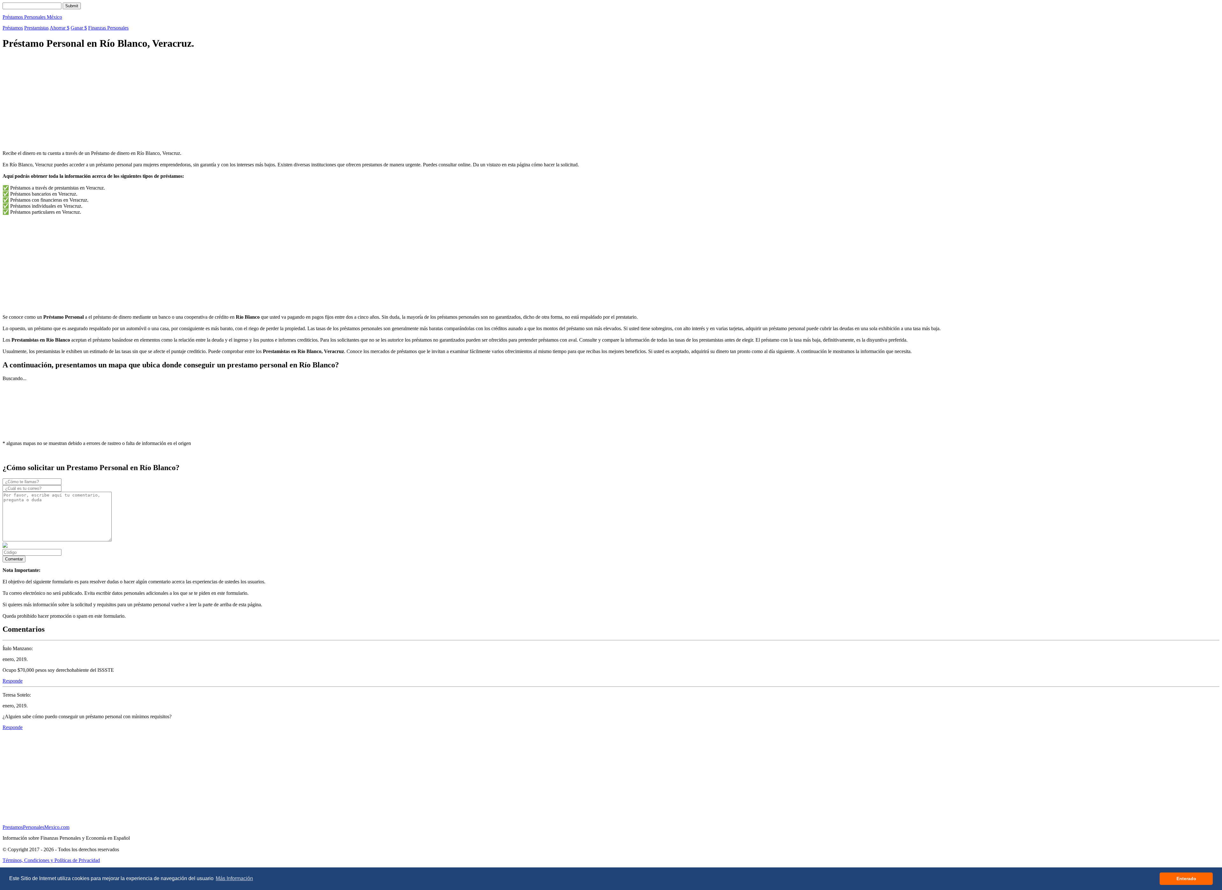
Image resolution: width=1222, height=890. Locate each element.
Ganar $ (79, 28)
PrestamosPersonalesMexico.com (36, 827)
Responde (13, 681)
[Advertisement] (193, 100)
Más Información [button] (234, 878)
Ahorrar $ (59, 28)
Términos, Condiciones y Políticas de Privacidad (51, 860)
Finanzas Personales (108, 28)
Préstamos (13, 28)
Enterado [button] (1186, 878)
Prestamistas (36, 28)
